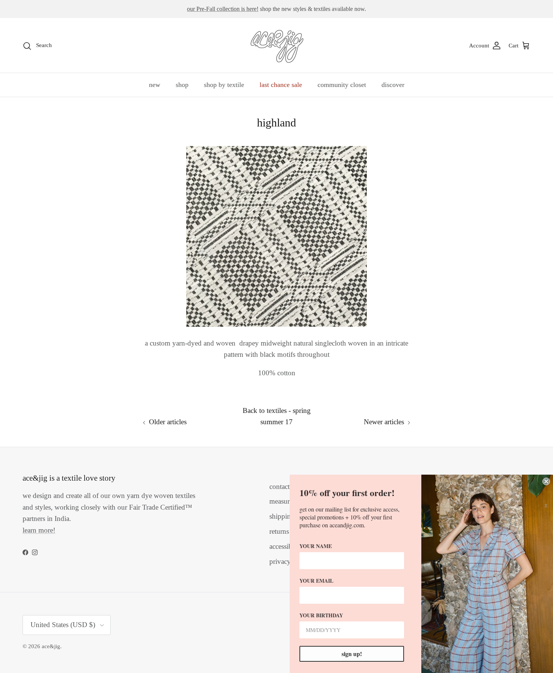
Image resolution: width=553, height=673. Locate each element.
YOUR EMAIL (316, 581)
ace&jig (51, 646)
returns (279, 531)
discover (392, 84)
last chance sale (281, 84)
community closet (342, 84)
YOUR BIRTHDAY (321, 615)
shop (182, 84)
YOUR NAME (315, 546)
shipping (282, 516)
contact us (283, 486)
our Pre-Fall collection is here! (222, 9)
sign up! (352, 653)
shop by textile (224, 84)
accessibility (286, 546)
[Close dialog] (546, 481)
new (154, 84)
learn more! (39, 530)
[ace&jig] (276, 45)
